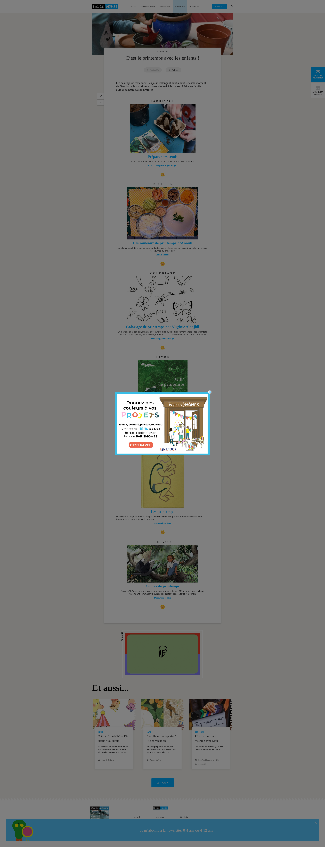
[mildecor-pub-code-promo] (162, 423)
